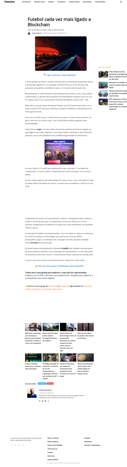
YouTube (44, 289)
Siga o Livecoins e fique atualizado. (61, 75)
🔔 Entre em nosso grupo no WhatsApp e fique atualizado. (59, 266)
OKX (41, 275)
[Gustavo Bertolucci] (30, 33)
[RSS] (19, 445)
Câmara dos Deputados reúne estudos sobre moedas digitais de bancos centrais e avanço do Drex (85, 369)
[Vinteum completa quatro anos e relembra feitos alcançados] (33, 357)
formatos (34, 242)
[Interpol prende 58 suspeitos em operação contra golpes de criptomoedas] (103, 93)
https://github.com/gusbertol (46, 393)
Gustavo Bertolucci (37, 33)
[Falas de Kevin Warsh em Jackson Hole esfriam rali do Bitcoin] (85, 327)
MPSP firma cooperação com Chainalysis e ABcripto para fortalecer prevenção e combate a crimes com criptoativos (33, 338)
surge (39, 129)
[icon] (121, 2)
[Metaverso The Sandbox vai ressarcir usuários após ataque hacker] (103, 85)
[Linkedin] (42, 400)
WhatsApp (53, 286)
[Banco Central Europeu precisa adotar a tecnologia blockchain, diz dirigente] (51, 327)
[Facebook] (39, 400)
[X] (48, 400)
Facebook (88, 286)
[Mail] (45, 400)
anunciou (61, 93)
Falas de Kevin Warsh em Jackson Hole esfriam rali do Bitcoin (85, 335)
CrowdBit (65, 248)
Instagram (36, 289)
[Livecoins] (9, 2)
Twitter (28, 289)
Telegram (64, 286)
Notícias (50, 383)
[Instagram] (15, 445)
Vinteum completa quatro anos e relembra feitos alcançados (33, 366)
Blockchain (42, 383)
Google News (56, 289)
